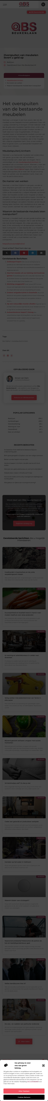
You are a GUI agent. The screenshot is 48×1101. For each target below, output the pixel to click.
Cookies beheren (24, 1097)
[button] (43, 1065)
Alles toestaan (24, 1091)
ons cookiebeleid (33, 1081)
